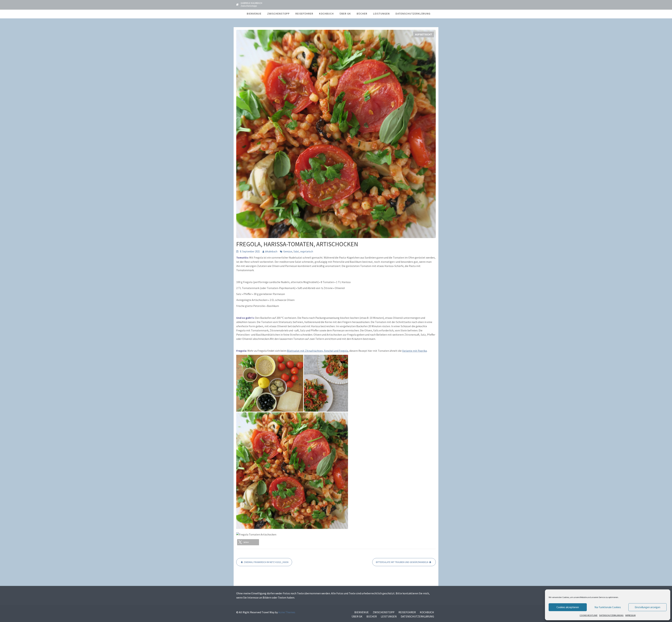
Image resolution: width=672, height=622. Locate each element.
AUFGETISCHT (423, 34)
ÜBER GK (345, 13)
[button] (248, 542)
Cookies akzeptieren (567, 607)
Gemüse (287, 251)
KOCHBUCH (326, 13)
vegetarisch (306, 251)
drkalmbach (271, 251)
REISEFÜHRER (304, 13)
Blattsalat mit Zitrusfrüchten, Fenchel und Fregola (317, 350)
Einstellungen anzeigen (647, 607)
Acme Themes (286, 612)
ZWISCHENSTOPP (278, 13)
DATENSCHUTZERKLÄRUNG (611, 615)
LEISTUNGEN (381, 13)
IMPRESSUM (630, 615)
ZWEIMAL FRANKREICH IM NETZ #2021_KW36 (266, 562)
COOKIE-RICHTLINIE (588, 615)
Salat (296, 251)
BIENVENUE (254, 13)
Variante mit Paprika (414, 350)
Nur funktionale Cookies (607, 607)
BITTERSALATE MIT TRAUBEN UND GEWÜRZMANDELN (402, 562)
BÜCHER (362, 13)
